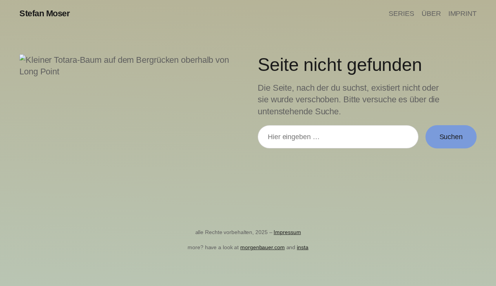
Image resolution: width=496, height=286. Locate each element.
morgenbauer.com (262, 247)
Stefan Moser (44, 13)
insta (302, 247)
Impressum (287, 232)
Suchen (451, 137)
